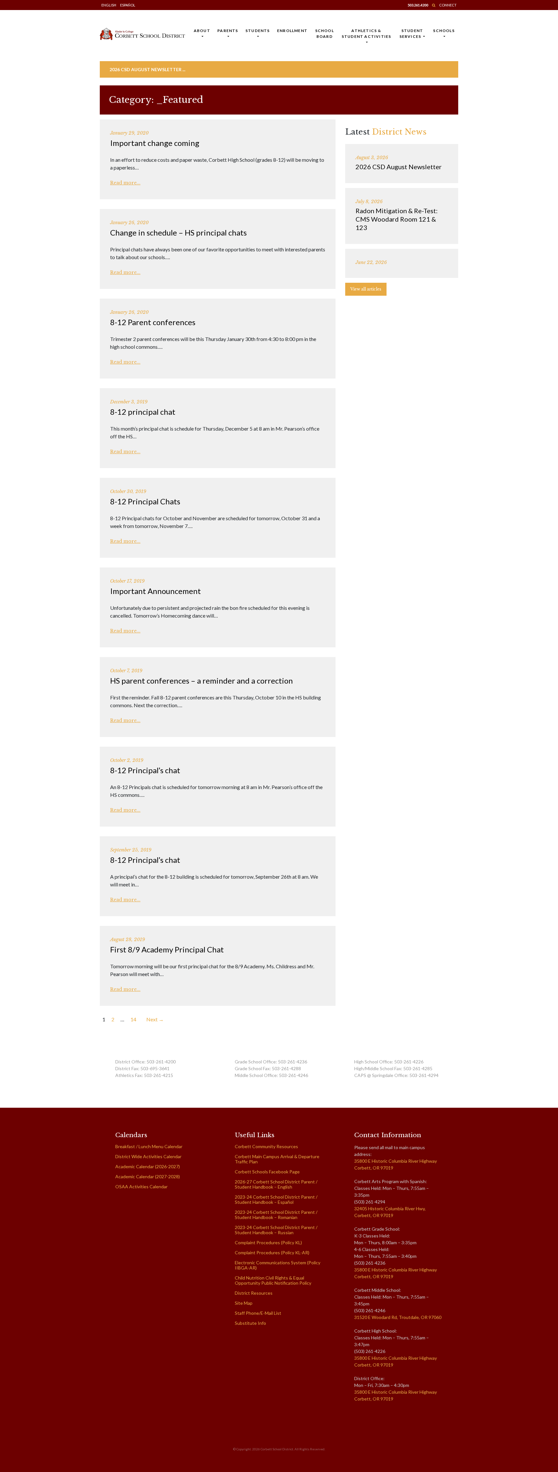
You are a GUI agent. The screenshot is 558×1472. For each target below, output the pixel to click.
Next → (155, 1019)
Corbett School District (277, 1449)
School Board (324, 33)
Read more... (125, 183)
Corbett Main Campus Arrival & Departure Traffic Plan (277, 1159)
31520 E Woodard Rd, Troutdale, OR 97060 (397, 1317)
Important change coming (154, 143)
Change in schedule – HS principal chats (178, 232)
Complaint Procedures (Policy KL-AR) (272, 1252)
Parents (227, 30)
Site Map (244, 1303)
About (202, 30)
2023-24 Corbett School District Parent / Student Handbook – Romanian (276, 1214)
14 (133, 1019)
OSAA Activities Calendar (141, 1186)
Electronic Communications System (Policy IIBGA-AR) (277, 1265)
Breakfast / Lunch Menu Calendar (148, 1146)
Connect (448, 5)
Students (257, 30)
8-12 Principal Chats (145, 501)
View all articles (365, 289)
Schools (443, 30)
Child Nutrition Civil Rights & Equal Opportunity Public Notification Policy (273, 1280)
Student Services (411, 33)
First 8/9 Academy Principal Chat (167, 949)
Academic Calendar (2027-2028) (147, 1176)
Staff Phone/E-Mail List (258, 1313)
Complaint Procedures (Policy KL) (268, 1242)
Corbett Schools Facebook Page (267, 1171)
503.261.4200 (418, 5)
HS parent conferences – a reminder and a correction (201, 680)
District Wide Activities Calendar (148, 1156)
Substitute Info (250, 1323)
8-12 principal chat (142, 411)
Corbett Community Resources (266, 1146)
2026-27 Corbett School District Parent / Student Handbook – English (276, 1184)
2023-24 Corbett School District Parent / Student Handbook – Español (276, 1199)
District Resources (254, 1293)
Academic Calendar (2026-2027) (147, 1166)
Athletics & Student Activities (366, 33)
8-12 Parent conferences (152, 322)
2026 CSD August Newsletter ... (147, 69)
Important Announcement (155, 591)
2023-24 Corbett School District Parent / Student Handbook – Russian (276, 1230)
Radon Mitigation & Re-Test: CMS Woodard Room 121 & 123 (397, 219)
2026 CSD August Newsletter (399, 166)
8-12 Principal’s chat (145, 770)
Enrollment (292, 30)
